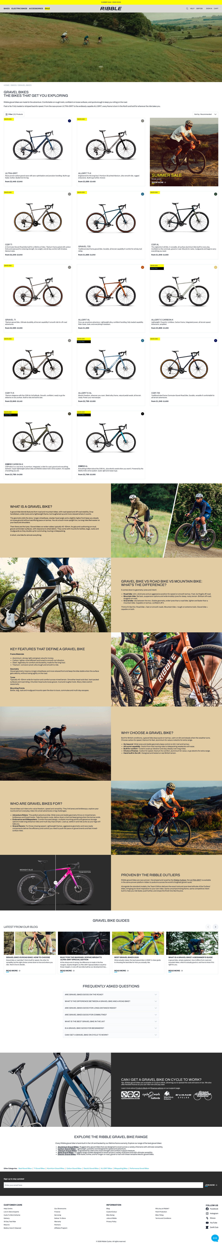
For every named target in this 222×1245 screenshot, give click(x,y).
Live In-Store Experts (11, 1212)
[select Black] (142, 413)
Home (6, 85)
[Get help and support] (215, 1238)
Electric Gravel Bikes (67, 1154)
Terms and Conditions (163, 1218)
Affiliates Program (60, 1228)
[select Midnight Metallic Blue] (69, 120)
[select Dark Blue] (215, 340)
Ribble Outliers (180, 880)
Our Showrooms (60, 1208)
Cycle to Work (141, 1088)
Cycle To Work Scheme (12, 1215)
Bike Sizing (110, 1215)
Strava (212, 1218)
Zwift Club (214, 1227)
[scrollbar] (65, 975)
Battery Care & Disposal (12, 1228)
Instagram (214, 1213)
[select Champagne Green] (69, 413)
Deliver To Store (60, 1218)
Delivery (7, 1218)
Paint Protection (161, 1212)
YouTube (213, 1223)
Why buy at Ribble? (162, 1208)
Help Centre (8, 1208)
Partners (57, 1225)
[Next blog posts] (215, 927)
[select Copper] (142, 267)
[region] (111, 953)
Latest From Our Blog (21, 926)
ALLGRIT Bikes (106, 1168)
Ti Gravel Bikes (39, 1168)
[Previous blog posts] (208, 927)
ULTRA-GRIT (195, 880)
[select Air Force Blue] (142, 194)
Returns (6, 1225)
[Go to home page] (111, 8)
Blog (108, 1208)
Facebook (214, 1209)
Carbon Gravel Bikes (67, 1149)
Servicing (57, 1215)
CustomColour (111, 1212)
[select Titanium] (142, 120)
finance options (157, 1088)
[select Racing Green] (215, 194)
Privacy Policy (111, 1221)
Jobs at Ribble (111, 1218)
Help (192, 8)
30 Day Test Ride (10, 1221)
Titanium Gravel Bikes (67, 1151)
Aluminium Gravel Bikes (68, 1147)
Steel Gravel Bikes (66, 1152)
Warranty (57, 1221)
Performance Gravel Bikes (139, 1168)
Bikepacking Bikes (121, 1168)
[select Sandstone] (215, 267)
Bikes (14, 85)
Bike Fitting (159, 1215)
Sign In (209, 8)
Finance (57, 1212)
